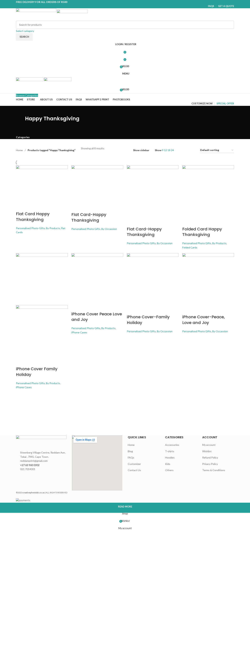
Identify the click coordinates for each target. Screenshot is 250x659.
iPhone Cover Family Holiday (36, 371)
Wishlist (207, 451)
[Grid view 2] (181, 150)
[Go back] (11, 120)
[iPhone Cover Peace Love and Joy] (97, 277)
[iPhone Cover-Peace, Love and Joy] (208, 278)
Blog (130, 451)
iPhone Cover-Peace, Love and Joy (203, 319)
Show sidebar (141, 150)
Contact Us (134, 470)
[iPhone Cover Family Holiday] (42, 278)
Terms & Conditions (213, 470)
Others (169, 470)
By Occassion (109, 228)
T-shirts (169, 451)
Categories (23, 137)
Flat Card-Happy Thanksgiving (88, 217)
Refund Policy (210, 457)
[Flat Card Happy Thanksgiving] (42, 183)
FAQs (131, 457)
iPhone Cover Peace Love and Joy (96, 317)
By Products (53, 228)
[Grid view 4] (192, 150)
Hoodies (170, 457)
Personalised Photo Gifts (30, 228)
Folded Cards (189, 247)
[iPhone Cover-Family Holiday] (153, 278)
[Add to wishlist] (39, 206)
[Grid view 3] (187, 150)
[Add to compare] (20, 206)
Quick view (30, 206)
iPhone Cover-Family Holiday (148, 319)
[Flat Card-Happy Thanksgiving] (97, 183)
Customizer (134, 463)
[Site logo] (36, 14)
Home (19, 150)
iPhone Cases (24, 387)
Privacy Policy (210, 463)
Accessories (172, 444)
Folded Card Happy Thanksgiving (202, 232)
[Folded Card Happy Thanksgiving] (208, 190)
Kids (167, 463)
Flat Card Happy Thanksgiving (33, 216)
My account (209, 444)
